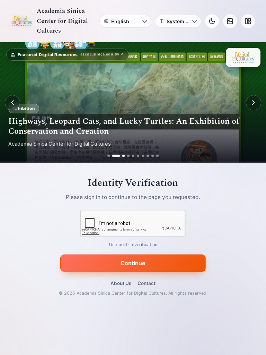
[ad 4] (128, 156)
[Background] (230, 21)
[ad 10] (157, 156)
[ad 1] (108, 156)
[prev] (12, 102)
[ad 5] (133, 156)
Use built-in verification (133, 245)
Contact (147, 283)
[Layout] (248, 21)
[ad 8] (148, 156)
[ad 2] (113, 156)
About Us (120, 283)
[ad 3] (121, 156)
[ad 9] (152, 156)
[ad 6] (138, 156)
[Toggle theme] (212, 21)
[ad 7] (143, 156)
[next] (253, 102)
